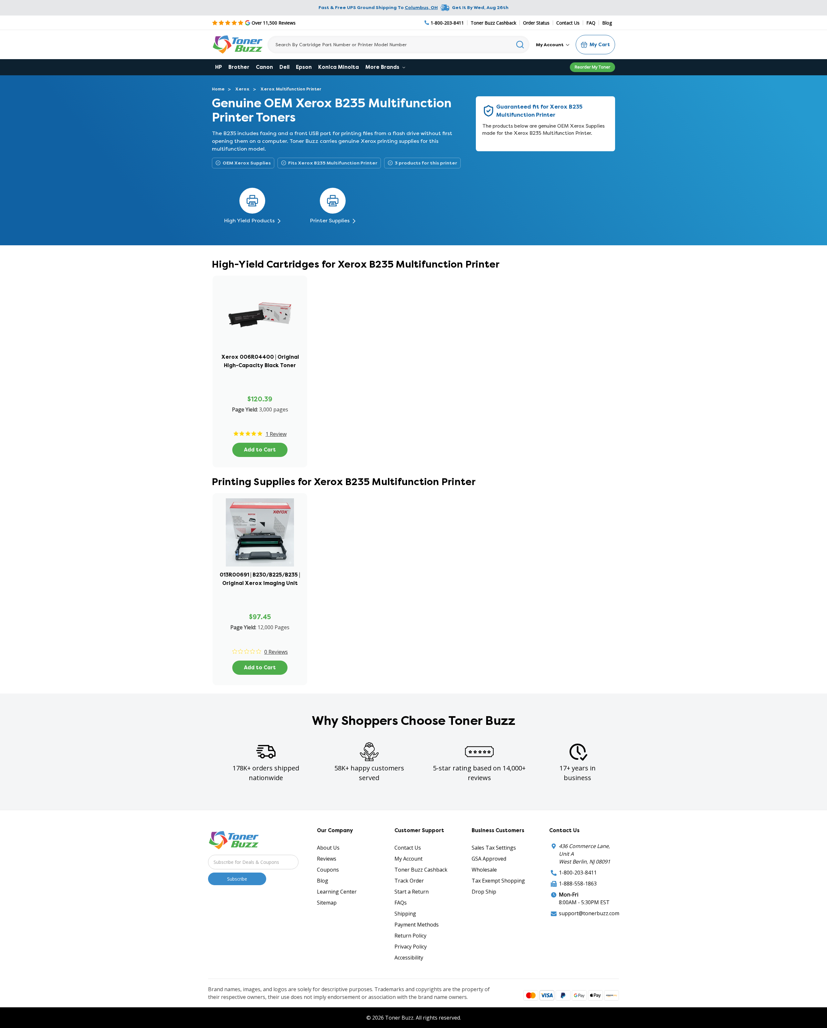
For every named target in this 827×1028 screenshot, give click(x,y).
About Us (328, 847)
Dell (284, 67)
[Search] (520, 44)
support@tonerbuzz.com (589, 913)
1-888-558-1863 (578, 883)
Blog (607, 22)
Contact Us (568, 22)
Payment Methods (416, 924)
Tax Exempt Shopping (498, 880)
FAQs (400, 902)
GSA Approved (489, 858)
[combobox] (398, 44)
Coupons (328, 869)
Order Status (536, 22)
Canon (264, 67)
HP (218, 67)
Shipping (405, 913)
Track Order (409, 880)
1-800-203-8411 (578, 872)
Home (218, 89)
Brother (238, 67)
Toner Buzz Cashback (493, 22)
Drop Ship (484, 891)
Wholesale (484, 869)
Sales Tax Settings (494, 847)
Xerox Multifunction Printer (290, 89)
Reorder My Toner (592, 67)
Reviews (326, 858)
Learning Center (337, 891)
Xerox (242, 89)
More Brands (383, 67)
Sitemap (327, 902)
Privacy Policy (410, 946)
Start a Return (411, 891)
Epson (304, 67)
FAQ (590, 22)
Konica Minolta (338, 67)
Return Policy (410, 935)
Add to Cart (260, 449)
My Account (550, 45)
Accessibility (408, 957)
